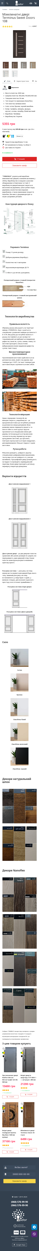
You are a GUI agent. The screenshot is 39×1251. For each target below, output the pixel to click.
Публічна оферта (19, 1238)
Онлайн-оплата (23, 1236)
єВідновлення (15, 1236)
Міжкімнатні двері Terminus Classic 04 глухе (27, 1133)
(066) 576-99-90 (19, 1205)
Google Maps (21, 1245)
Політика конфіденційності (19, 1240)
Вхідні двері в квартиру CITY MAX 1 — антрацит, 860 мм (28, 1077)
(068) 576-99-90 (19, 1201)
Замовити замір (19, 165)
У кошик (21, 159)
